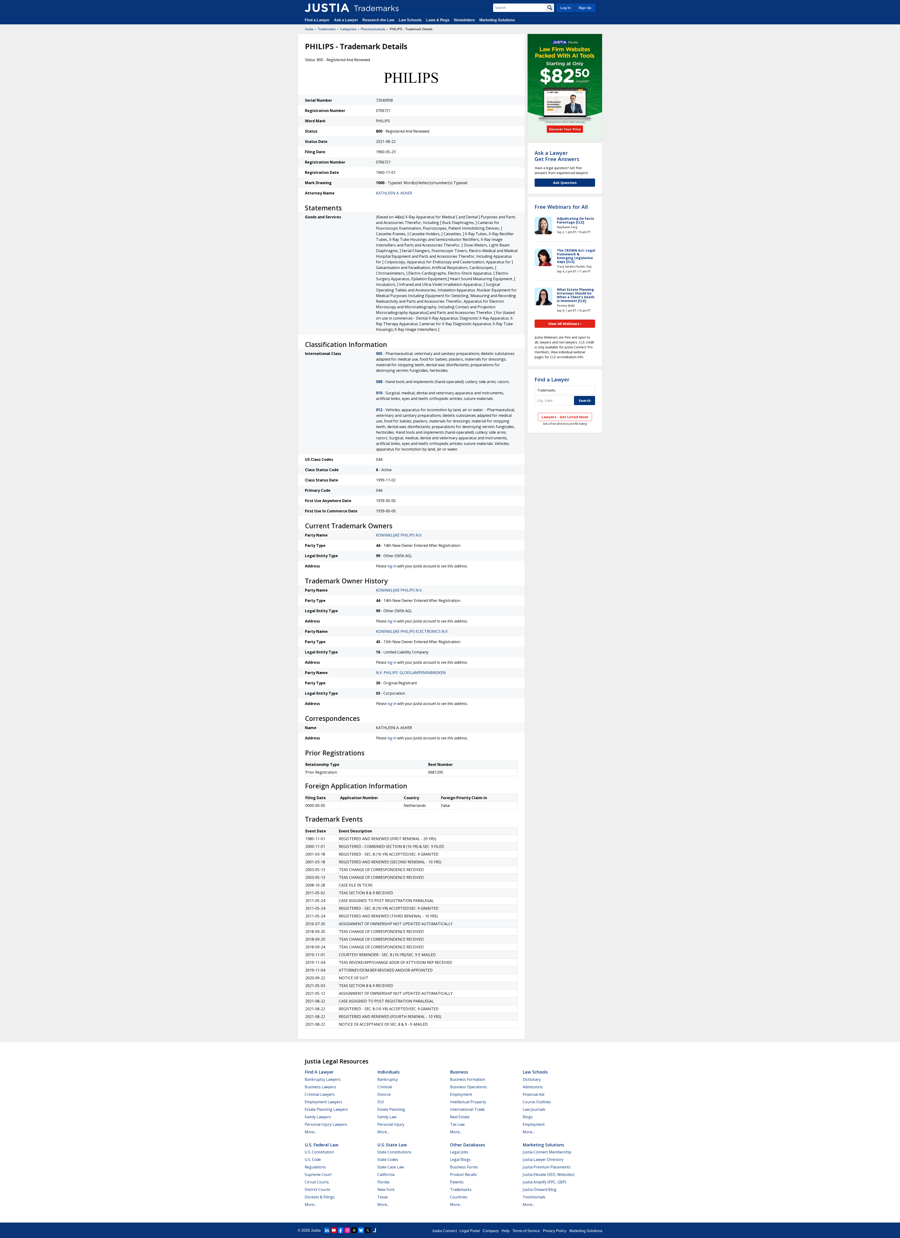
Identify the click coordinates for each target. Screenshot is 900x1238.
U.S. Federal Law (321, 1145)
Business (459, 1072)
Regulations (315, 1167)
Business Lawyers (320, 1086)
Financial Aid (533, 1094)
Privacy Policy (554, 1231)
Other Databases (467, 1145)
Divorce (384, 1094)
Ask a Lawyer (346, 20)
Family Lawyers (318, 1116)
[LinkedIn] (327, 1230)
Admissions (533, 1086)
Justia (309, 29)
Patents (457, 1182)
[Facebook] (340, 1230)
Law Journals (534, 1109)
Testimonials (534, 1197)
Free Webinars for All (561, 207)
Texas (382, 1197)
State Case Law (390, 1167)
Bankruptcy (387, 1079)
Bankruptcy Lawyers (323, 1079)
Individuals (388, 1072)
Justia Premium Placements (546, 1167)
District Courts (317, 1189)
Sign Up (585, 8)
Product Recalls (463, 1174)
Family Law (386, 1116)
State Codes (387, 1159)
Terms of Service (526, 1231)
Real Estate (459, 1116)
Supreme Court (318, 1174)
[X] (368, 1230)
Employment (461, 1094)
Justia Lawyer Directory (543, 1159)
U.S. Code (313, 1159)
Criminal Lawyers (320, 1094)
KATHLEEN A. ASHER (394, 193)
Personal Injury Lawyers (326, 1124)
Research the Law (378, 20)
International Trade (467, 1109)
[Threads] (354, 1230)
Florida (383, 1182)
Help (506, 1231)
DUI (380, 1101)
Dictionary (532, 1079)
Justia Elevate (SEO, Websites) (548, 1174)
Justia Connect (444, 1231)
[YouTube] (334, 1230)
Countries (458, 1197)
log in (391, 566)
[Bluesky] (361, 1230)
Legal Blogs (460, 1159)
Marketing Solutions (497, 20)
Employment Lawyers (323, 1101)
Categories (348, 29)
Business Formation (467, 1079)
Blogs (528, 1116)
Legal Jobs (459, 1152)
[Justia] (327, 8)
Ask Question (565, 182)
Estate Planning (391, 1109)
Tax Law (457, 1124)
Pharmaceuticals (373, 29)
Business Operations (468, 1086)
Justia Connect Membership (547, 1152)
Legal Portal (470, 1231)
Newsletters (464, 20)
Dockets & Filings (320, 1197)
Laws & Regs (438, 20)
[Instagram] (347, 1230)
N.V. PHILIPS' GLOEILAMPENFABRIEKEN (411, 672)
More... (310, 1131)
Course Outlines (537, 1101)
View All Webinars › (565, 323)
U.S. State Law (392, 1145)
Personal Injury (390, 1124)
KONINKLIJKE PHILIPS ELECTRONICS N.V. (412, 631)
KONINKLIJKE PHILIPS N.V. (399, 535)
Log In (565, 8)
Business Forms (464, 1167)
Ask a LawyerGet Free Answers (557, 155)
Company (491, 1231)
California (385, 1174)
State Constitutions (394, 1152)
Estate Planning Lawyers (326, 1109)
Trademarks (327, 29)
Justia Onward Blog (539, 1189)
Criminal (384, 1086)
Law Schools (410, 20)
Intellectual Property (468, 1101)
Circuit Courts (317, 1182)
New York (385, 1189)
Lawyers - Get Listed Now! (565, 416)
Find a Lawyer (317, 20)
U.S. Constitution (319, 1152)
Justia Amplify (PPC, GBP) (544, 1182)
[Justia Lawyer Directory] (374, 1230)
